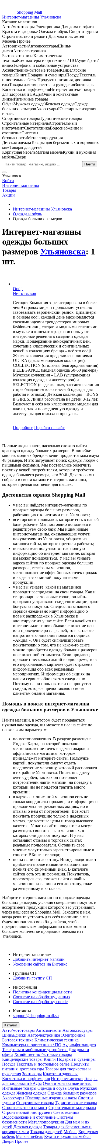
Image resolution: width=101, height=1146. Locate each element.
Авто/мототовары (18, 1030)
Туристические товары (76, 1102)
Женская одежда (31, 1093)
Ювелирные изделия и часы (51, 1098)
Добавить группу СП (32, 978)
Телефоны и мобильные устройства (35, 1049)
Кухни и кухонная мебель (67, 1136)
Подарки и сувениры (76, 1059)
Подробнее (23, 427)
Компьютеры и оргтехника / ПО (31, 1045)
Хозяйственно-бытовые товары (43, 1054)
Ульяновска (63, 251)
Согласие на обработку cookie (40, 1001)
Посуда (8, 1064)
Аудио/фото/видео (79, 1045)
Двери (8, 1141)
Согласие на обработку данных (41, 997)
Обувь (73, 1088)
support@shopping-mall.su (36, 1015)
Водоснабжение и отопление (28, 1117)
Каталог (10, 1025)
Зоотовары (32, 1073)
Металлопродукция (46, 1122)
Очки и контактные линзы (67, 1083)
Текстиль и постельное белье (42, 1064)
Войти (8, 180)
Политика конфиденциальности (42, 992)
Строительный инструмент (27, 1112)
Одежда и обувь (52, 1088)
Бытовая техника (17, 1040)
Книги (50, 1059)
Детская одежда (27, 1127)
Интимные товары (19, 1088)
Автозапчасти (48, 1030)
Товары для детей (46, 1131)
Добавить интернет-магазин (39, 959)
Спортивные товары (35, 1102)
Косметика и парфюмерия (26, 1078)
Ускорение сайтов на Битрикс (40, 964)
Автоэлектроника (43, 1035)
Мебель (70, 1131)
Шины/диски (14, 1035)
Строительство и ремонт (24, 1107)
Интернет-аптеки (67, 1078)
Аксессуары (13, 1098)
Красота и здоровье (60, 1073)
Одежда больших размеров (72, 1093)
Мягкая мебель (29, 1136)
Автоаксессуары (77, 1030)
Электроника (73, 1035)
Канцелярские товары (22, 1059)
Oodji (18, 288)
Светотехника (66, 1112)
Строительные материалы (72, 1107)
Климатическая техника (56, 1040)
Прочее (21, 1141)
